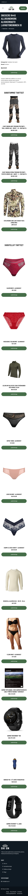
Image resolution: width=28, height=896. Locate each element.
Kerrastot (11, 28)
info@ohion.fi (4, 2)
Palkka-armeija (7, 869)
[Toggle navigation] (3, 8)
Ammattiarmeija (8, 866)
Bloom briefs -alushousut (14, 288)
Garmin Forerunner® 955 (14, 736)
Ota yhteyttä (13, 891)
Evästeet (19, 891)
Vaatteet (5, 28)
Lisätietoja (14, 72)
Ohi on (5, 863)
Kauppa (23, 8)
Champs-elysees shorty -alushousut (14, 548)
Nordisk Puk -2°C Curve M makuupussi (14, 780)
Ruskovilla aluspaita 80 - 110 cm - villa (14, 601)
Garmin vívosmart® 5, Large (14, 824)
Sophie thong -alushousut (14, 441)
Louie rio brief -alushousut (14, 494)
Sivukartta (19, 893)
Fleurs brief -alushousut (14, 654)
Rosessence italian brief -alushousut (14, 341)
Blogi (5, 872)
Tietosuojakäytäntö (11, 893)
